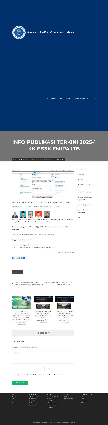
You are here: (19, 159)
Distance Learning (51, 403)
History (14, 396)
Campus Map (15, 403)
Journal (66, 401)
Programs (49, 398)
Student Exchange (34, 396)
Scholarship (50, 401)
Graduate (31, 401)
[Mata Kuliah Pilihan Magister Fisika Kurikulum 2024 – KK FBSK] (64, 302)
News (50, 206)
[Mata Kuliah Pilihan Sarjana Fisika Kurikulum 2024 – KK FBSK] (43, 302)
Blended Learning (51, 405)
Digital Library (50, 407)
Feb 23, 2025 (19, 322)
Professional (32, 398)
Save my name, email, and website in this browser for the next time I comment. (40, 374)
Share (16, 272)
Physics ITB (80, 174)
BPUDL (83, 403)
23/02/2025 (19, 206)
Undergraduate (33, 403)
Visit (13, 398)
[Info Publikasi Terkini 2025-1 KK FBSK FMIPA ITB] (43, 183)
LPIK (82, 396)
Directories (15, 401)
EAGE (78, 217)
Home (26, 159)
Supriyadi (23, 227)
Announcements (33, 159)
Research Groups (68, 398)
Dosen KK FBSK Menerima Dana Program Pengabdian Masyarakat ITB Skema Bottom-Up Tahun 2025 (21, 315)
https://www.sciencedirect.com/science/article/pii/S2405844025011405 (34, 247)
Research (66, 396)
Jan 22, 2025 (40, 320)
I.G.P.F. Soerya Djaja (33, 227)
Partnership (84, 401)
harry (29, 206)
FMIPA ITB (80, 179)
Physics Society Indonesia (84, 192)
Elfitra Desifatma (46, 227)
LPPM (82, 398)
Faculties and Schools (53, 396)
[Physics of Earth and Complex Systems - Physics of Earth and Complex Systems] (43, 32)
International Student (34, 405)
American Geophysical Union (85, 205)
